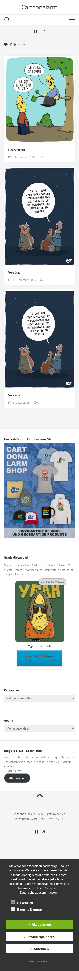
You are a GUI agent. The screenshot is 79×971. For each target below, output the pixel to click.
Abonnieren (17, 778)
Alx (61, 819)
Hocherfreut (16, 150)
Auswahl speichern (39, 937)
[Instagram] (44, 31)
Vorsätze (14, 272)
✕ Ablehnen (39, 949)
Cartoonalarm (40, 7)
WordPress (38, 819)
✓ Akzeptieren (39, 924)
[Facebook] (35, 31)
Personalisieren (39, 961)
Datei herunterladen (39, 658)
